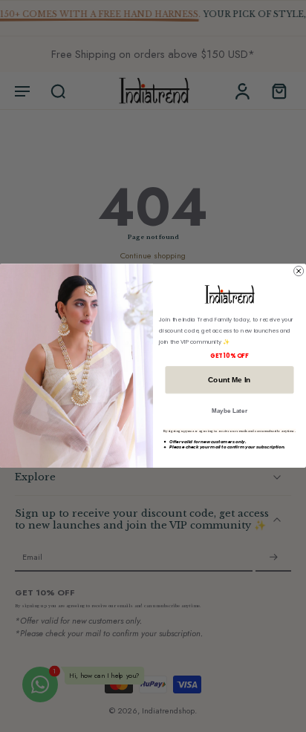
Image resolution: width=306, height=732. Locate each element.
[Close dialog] (299, 271)
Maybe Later (229, 411)
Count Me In (229, 380)
